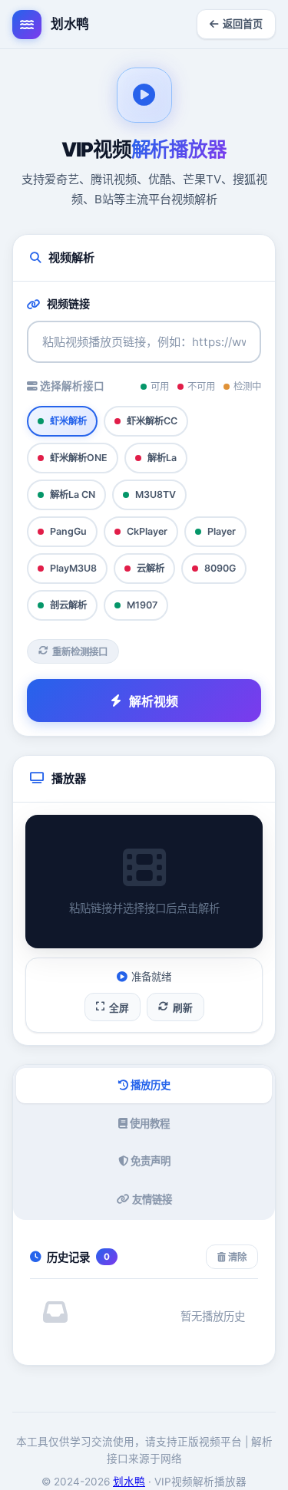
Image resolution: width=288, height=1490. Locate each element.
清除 (236, 1257)
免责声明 (149, 1161)
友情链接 (151, 1199)
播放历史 (149, 1085)
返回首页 (243, 24)
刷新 (183, 1008)
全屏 (119, 1008)
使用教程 (148, 1123)
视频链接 (68, 303)
